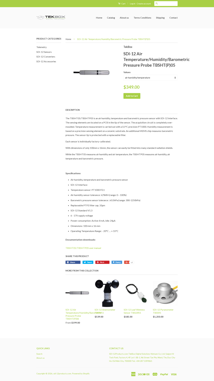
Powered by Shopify (81, 373)
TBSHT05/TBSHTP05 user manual (83, 248)
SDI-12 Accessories (46, 61)
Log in (132, 3)
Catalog (111, 17)
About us (124, 17)
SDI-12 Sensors (44, 51)
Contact (173, 17)
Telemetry (41, 47)
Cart (123, 3)
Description (73, 110)
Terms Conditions (142, 17)
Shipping (160, 17)
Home (99, 17)
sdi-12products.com (62, 373)
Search (39, 354)
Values (127, 72)
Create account (144, 3)
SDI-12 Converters (45, 56)
